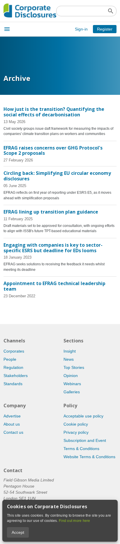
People (9, 359)
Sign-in (81, 29)
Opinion (70, 375)
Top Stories (73, 367)
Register (104, 29)
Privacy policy (76, 432)
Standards (12, 383)
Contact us (13, 432)
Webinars (72, 383)
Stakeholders (15, 375)
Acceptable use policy (83, 416)
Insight (69, 351)
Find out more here (74, 521)
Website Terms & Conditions (89, 456)
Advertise (12, 416)
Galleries (71, 392)
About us (11, 424)
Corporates (13, 351)
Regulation (13, 367)
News (68, 359)
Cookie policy (75, 424)
